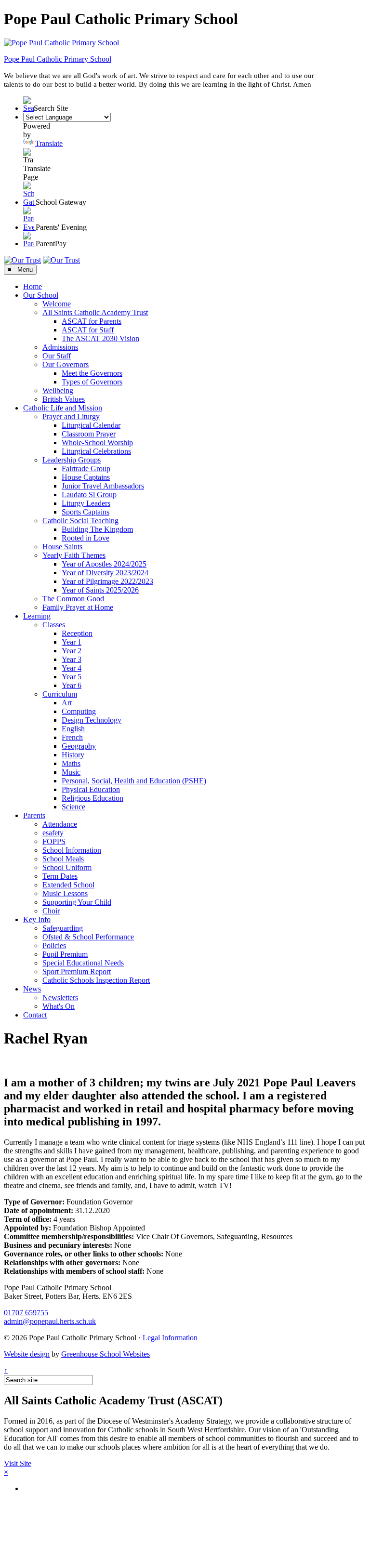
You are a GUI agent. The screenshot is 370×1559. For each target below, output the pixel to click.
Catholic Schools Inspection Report (96, 980)
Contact (35, 1015)
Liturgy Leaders (86, 503)
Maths (71, 763)
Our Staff (56, 356)
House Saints (62, 546)
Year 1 (71, 642)
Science (73, 807)
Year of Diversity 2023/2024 (105, 572)
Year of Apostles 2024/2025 (104, 564)
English (73, 729)
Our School (40, 295)
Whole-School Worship (97, 442)
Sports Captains (85, 512)
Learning (37, 616)
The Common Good (73, 599)
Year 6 (71, 685)
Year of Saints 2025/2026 (100, 590)
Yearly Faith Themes (74, 555)
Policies (54, 945)
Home (32, 286)
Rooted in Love (85, 538)
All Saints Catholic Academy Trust (95, 312)
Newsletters (60, 997)
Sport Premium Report (76, 971)
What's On (58, 1006)
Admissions (60, 347)
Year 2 (71, 651)
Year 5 (71, 677)
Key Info (37, 919)
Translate (49, 143)
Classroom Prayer (89, 434)
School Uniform (67, 867)
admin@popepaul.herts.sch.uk (50, 1321)
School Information (71, 850)
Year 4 (71, 668)
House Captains (86, 477)
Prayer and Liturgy (71, 416)
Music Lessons (65, 893)
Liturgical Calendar (91, 425)
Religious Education (92, 798)
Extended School (68, 885)
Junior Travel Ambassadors (103, 486)
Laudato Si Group (89, 494)
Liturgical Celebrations (96, 451)
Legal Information (170, 1338)
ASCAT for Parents (91, 321)
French (72, 737)
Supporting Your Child (76, 902)
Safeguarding (62, 928)
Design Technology (91, 720)
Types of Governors (92, 382)
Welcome (56, 304)
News (32, 989)
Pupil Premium (65, 954)
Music (71, 772)
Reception (77, 633)
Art (67, 703)
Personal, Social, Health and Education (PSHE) (134, 781)
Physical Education (91, 789)
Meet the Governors (92, 373)
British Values (63, 399)
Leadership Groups (71, 460)
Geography (79, 746)
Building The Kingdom (97, 529)
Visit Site (17, 1463)
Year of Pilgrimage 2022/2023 (107, 581)
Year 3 (71, 659)
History (73, 755)
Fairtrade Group (86, 468)
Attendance (59, 824)
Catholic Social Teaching (80, 520)
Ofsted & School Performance (88, 937)
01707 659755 (26, 1312)
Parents (34, 815)
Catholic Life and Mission (62, 408)
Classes (53, 625)
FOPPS (54, 841)
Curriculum (59, 694)
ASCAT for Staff (88, 330)
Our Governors (65, 364)
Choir (51, 911)
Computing (79, 711)
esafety (53, 833)
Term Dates (60, 876)
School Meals (63, 859)
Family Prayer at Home (77, 607)
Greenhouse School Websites (105, 1354)
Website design (27, 1354)
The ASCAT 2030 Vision (100, 338)
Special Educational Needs (83, 963)
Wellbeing (57, 390)
